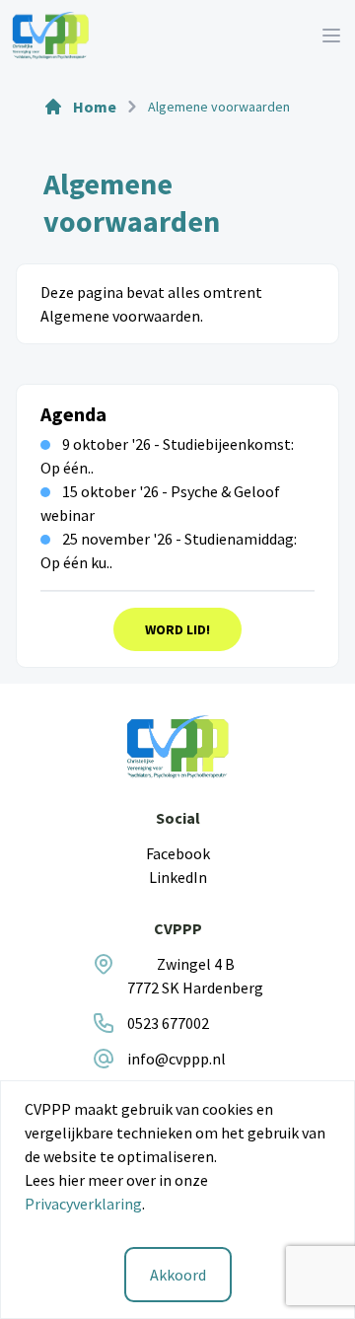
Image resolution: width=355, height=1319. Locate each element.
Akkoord (178, 1274)
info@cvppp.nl (176, 1058)
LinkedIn (178, 877)
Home (94, 106)
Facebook (178, 853)
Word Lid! (177, 629)
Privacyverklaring (83, 1203)
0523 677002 (168, 1023)
